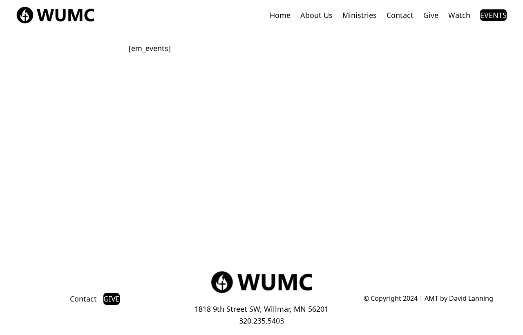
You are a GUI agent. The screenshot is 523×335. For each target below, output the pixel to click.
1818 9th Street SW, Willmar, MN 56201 (261, 309)
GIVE (111, 299)
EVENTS (493, 15)
